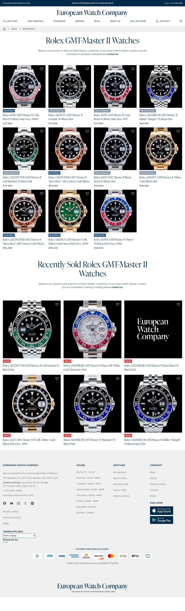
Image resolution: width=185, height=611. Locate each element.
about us (115, 21)
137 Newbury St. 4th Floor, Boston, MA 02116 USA (30, 478)
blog (97, 21)
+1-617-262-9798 (12, 490)
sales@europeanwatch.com (16, 3)
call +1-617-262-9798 (173, 3)
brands (79, 21)
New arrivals (120, 478)
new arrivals (35, 21)
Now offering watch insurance (92, 3)
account (165, 21)
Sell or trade (119, 490)
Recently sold (120, 484)
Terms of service (12, 517)
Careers (154, 490)
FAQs (6, 523)
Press (153, 496)
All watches (119, 472)
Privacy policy (10, 511)
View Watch (24, 86)
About (153, 478)
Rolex (14, 29)
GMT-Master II (29, 29)
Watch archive (121, 496)
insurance (59, 21)
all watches (10, 21)
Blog (152, 472)
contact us (112, 54)
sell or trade (138, 21)
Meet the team (158, 484)
